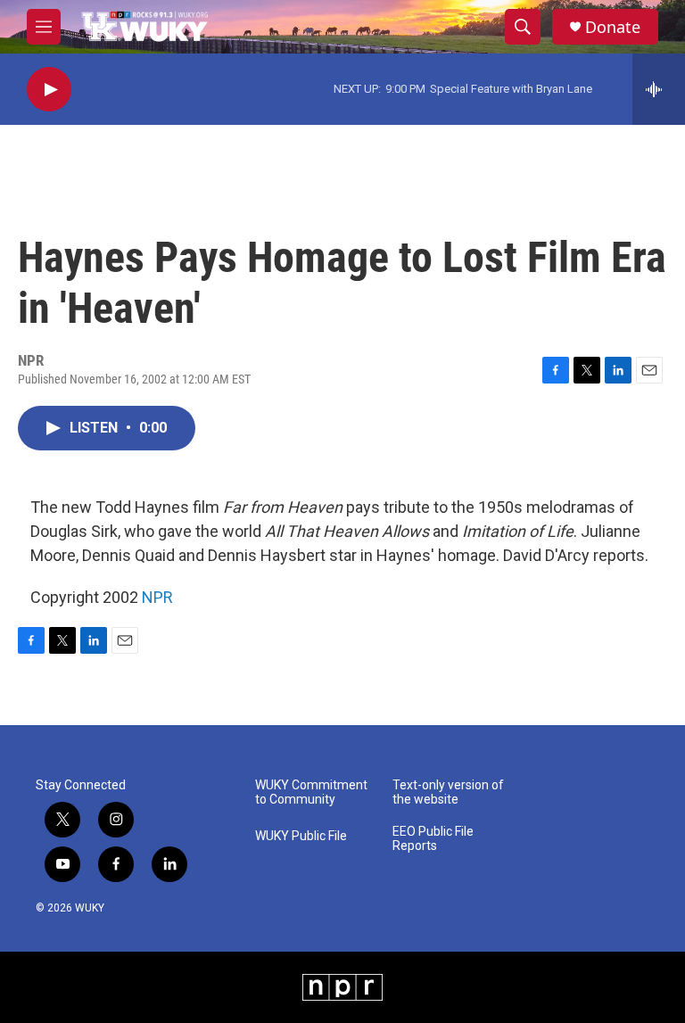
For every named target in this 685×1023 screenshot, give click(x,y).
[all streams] (658, 89)
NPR (157, 597)
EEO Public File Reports (433, 839)
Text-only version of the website (448, 792)
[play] (49, 89)
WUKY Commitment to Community (311, 792)
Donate (612, 27)
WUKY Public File (301, 836)
